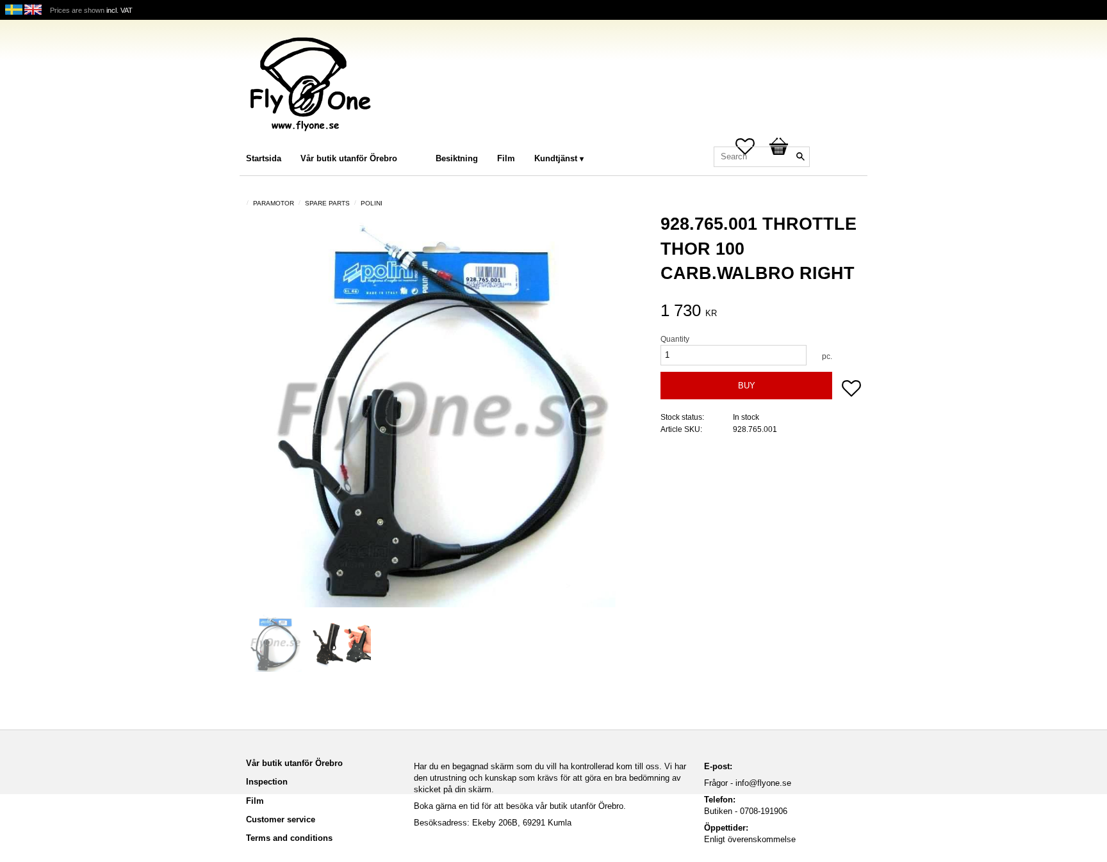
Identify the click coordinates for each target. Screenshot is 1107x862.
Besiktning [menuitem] (457, 158)
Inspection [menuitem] (267, 781)
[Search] (800, 156)
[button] (851, 390)
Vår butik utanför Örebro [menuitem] (348, 158)
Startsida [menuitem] (263, 158)
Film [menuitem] (506, 158)
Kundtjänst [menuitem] (555, 158)
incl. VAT (119, 10)
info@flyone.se (763, 783)
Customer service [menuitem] (280, 819)
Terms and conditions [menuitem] (289, 838)
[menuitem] (419, 141)
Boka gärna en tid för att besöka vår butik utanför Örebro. (520, 806)
